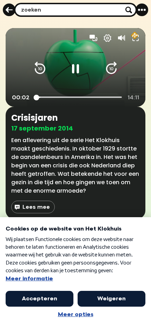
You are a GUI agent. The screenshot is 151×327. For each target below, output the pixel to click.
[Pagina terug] (9, 10)
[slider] (79, 97)
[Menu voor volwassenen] (142, 10)
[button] (40, 69)
